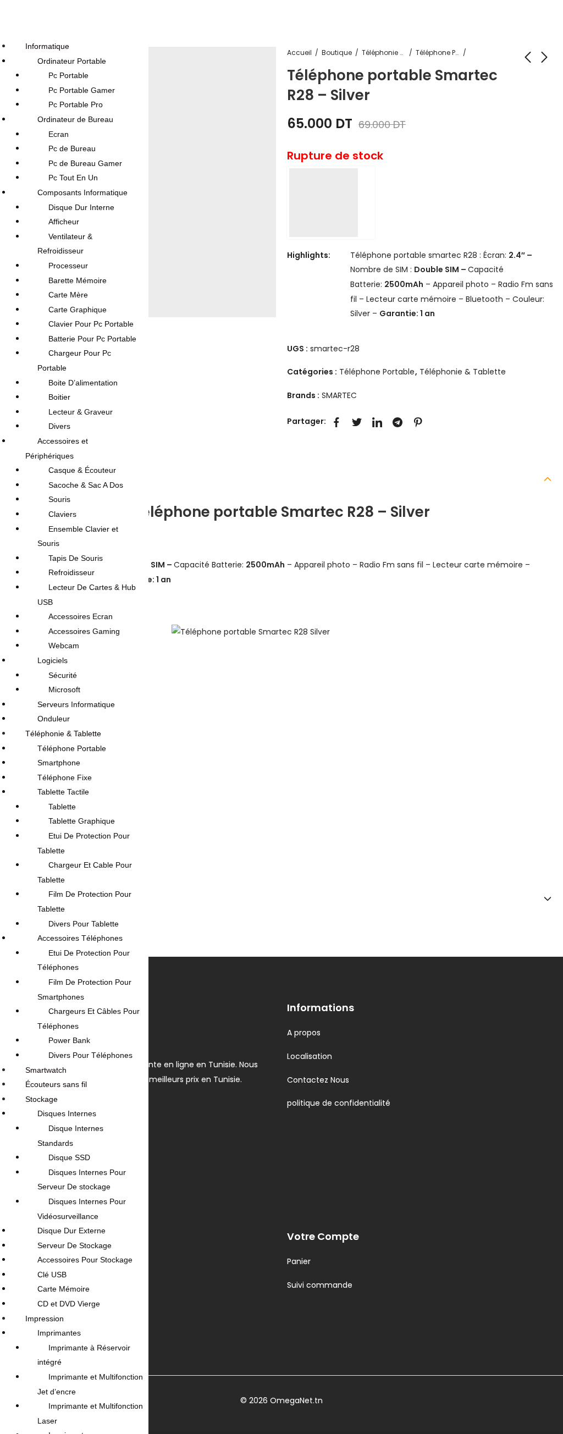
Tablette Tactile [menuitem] (63, 791)
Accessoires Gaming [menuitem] (84, 631)
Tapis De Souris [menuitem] (75, 558)
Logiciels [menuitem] (52, 660)
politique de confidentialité (338, 1102)
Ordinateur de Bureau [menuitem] (75, 119)
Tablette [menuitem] (62, 806)
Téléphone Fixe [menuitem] (64, 777)
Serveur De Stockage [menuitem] (74, 1245)
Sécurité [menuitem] (62, 675)
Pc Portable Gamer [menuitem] (81, 90)
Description (34, 477)
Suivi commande (319, 1284)
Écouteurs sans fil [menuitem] (56, 1084)
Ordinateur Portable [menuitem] (71, 61)
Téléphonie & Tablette (384, 52)
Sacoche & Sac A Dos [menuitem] (85, 485)
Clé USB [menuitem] (52, 1274)
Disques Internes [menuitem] (66, 1113)
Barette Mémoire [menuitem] (77, 280)
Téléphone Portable (438, 52)
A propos (304, 1032)
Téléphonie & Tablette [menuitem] (63, 733)
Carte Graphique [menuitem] (77, 309)
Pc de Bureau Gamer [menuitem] (85, 163)
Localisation (309, 1056)
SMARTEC (339, 395)
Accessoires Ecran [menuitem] (80, 616)
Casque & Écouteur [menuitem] (82, 470)
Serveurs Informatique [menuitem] (76, 704)
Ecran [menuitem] (58, 134)
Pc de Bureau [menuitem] (72, 148)
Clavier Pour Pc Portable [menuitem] (91, 323)
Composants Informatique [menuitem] (82, 192)
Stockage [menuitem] (41, 1099)
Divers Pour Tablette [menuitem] (83, 923)
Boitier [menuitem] (59, 397)
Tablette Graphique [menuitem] (81, 821)
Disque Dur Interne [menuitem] (81, 207)
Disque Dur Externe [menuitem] (71, 1230)
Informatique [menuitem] (47, 46)
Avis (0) (24, 898)
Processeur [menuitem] (68, 265)
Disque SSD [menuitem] (69, 1157)
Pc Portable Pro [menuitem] (75, 104)
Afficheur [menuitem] (63, 221)
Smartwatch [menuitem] (46, 1070)
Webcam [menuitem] (63, 645)
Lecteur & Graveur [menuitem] (80, 411)
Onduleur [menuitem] (53, 718)
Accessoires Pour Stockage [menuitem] (85, 1259)
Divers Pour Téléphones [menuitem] (90, 1055)
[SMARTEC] (331, 202)
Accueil (299, 52)
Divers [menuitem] (59, 426)
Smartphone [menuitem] (58, 762)
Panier (299, 1261)
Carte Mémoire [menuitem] (63, 1288)
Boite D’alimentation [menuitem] (83, 382)
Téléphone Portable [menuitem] (71, 748)
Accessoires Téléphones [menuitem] (80, 938)
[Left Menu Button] (11, 18)
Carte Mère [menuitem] (68, 294)
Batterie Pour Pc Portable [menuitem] (92, 338)
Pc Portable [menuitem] (68, 75)
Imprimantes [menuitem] (59, 1332)
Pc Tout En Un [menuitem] (73, 177)
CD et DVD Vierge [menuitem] (68, 1303)
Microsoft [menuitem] (64, 689)
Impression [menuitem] (44, 1318)
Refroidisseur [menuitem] (71, 572)
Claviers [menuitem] (62, 514)
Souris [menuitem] (59, 499)
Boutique (337, 52)
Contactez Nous (318, 1079)
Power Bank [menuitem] (69, 1040)
